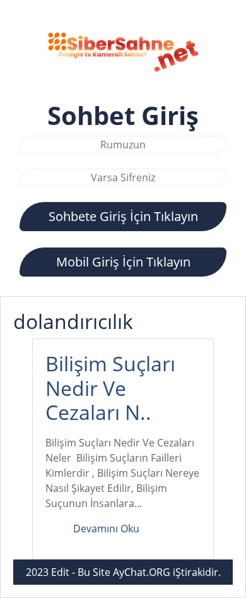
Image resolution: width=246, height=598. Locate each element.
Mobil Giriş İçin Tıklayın (123, 261)
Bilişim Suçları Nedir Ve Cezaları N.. (110, 388)
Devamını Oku (106, 528)
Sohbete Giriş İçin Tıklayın (123, 216)
